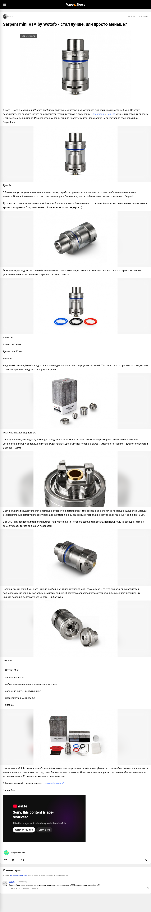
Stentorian (98, 114)
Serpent (111, 114)
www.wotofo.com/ (54, 783)
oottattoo (13, 882)
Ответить (13, 888)
